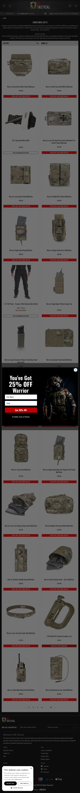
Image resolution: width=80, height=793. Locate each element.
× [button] (31, 768)
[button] (17, 788)
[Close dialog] (75, 370)
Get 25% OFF (21, 410)
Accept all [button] (10, 783)
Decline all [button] (24, 783)
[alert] (17, 778)
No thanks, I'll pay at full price (21, 416)
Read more (18, 779)
